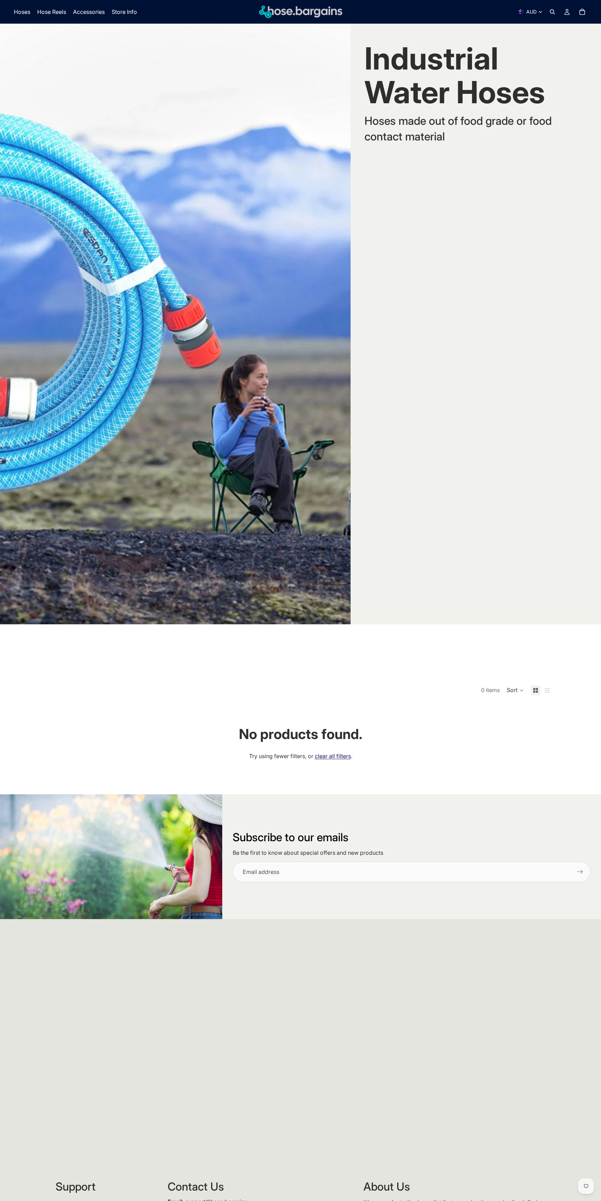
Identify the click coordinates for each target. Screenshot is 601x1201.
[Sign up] (580, 872)
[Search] (552, 11)
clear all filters (333, 756)
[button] (515, 690)
